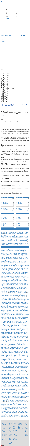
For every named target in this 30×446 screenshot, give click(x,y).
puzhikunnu (19, 398)
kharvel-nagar (3, 274)
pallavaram (25, 280)
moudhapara (24, 374)
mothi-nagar (12, 311)
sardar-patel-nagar (14, 291)
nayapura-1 (10, 407)
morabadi (27, 380)
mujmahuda (15, 408)
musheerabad (9, 306)
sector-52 (6, 366)
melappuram (24, 399)
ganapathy (2, 285)
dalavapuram (2, 395)
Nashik (27, 239)
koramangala (24, 265)
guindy (15, 281)
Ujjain (23, 243)
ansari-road (19, 356)
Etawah (4, 234)
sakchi (19, 320)
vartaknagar (22, 388)
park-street (15, 331)
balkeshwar (2, 249)
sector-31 (24, 275)
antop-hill (20, 355)
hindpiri (2, 381)
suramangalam (3, 384)
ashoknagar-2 (10, 343)
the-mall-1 (16, 258)
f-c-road (21, 372)
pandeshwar (2, 342)
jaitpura (15, 410)
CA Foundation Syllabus (3, 428)
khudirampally (26, 386)
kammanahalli (7, 264)
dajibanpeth (18, 303)
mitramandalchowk (10, 373)
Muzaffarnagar (14, 239)
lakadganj (25, 358)
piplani (2, 273)
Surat (20, 242)
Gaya (25, 234)
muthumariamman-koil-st (4, 370)
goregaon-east (26, 348)
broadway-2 (13, 303)
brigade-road (17, 262)
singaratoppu (17, 400)
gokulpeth (10, 361)
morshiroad (6, 257)
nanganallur (14, 282)
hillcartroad (20, 386)
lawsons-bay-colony (3, 415)
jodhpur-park (18, 331)
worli (9, 352)
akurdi (3, 373)
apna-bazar (23, 297)
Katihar (27, 237)
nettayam (2, 402)
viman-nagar (6, 373)
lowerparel (27, 349)
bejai (18, 343)
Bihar (10, 233)
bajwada (22, 408)
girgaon (20, 351)
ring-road (11, 388)
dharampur (2, 289)
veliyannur (13, 402)
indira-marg (16, 319)
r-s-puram (10, 285)
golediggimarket (26, 268)
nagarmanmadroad (3, 251)
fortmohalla (12, 357)
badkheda (23, 273)
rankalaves (2, 330)
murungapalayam (23, 404)
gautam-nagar (4, 409)
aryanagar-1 (19, 322)
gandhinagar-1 (10, 302)
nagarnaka (17, 259)
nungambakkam (5, 279)
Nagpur (23, 239)
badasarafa (19, 313)
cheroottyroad (5, 335)
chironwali (22, 287)
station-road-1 (20, 337)
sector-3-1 (9, 293)
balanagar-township (8, 307)
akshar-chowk (19, 408)
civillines (2, 321)
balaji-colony (20, 403)
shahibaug (4, 252)
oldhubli (9, 304)
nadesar (16, 411)
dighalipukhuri (9, 300)
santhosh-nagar (17, 308)
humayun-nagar (16, 306)
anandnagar (9, 312)
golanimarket (25, 316)
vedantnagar (14, 259)
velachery (8, 279)
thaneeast (18, 390)
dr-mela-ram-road (18, 268)
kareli (4, 256)
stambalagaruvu (26, 295)
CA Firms (3, 421)
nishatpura (22, 272)
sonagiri (27, 272)
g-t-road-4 (9, 294)
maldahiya (13, 411)
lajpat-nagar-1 (25, 320)
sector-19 (12, 274)
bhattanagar (13, 301)
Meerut (25, 238)
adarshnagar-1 (10, 303)
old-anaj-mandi (7, 381)
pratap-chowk (9, 338)
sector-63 (5, 365)
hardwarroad (23, 290)
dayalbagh (15, 248)
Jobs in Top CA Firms (10, 426)
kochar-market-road (5, 338)
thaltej (5, 253)
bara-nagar (17, 332)
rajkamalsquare (22, 257)
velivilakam (9, 397)
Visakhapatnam (14, 244)
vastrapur (25, 252)
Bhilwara (27, 232)
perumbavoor (2, 327)
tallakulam (17, 340)
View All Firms (12, 210)
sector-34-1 (24, 365)
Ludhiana (2, 238)
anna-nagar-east (3, 283)
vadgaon (11, 270)
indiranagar (19, 288)
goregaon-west (5, 349)
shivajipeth (14, 330)
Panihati (17, 240)
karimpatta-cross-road (19, 323)
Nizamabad (7, 240)
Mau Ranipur (22, 238)
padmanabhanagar (20, 266)
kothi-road (13, 251)
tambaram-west (3, 278)
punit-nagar (17, 407)
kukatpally (24, 308)
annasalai (12, 369)
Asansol (10, 231)
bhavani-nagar (24, 403)
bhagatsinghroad (15, 356)
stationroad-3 (8, 317)
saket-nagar (18, 273)
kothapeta (11, 305)
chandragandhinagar (15, 339)
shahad (15, 390)
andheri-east (5, 351)
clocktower (13, 288)
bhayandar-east (12, 352)
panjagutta (19, 307)
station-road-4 (18, 380)
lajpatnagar (16, 347)
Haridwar (22, 235)
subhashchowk (20, 317)
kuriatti (11, 396)
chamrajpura (22, 358)
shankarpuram (9, 266)
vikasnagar (12, 322)
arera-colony (23, 271)
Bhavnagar (22, 232)
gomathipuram (18, 341)
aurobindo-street (15, 368)
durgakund (7, 410)
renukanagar (25, 301)
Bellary (12, 232)
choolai (20, 280)
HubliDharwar (3, 236)
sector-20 (16, 275)
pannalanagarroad (15, 257)
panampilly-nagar (14, 323)
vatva (21, 252)
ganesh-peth (25, 360)
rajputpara (4, 379)
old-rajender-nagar (19, 362)
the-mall (6, 339)
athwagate (8, 388)
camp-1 (8, 372)
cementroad (2, 290)
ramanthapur (13, 310)
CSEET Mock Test (4, 433)
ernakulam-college (11, 324)
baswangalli (7, 270)
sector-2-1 (11, 366)
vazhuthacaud (17, 395)
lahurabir (25, 410)
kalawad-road (22, 376)
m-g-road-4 (5, 402)
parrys (2, 279)
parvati (6, 372)
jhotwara (23, 315)
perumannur (18, 324)
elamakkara (19, 325)
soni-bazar (18, 379)
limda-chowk (16, 377)
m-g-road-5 (5, 344)
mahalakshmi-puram (11, 264)
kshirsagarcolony (19, 406)
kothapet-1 (2, 296)
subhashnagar (25, 287)
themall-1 (23, 321)
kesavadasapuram (12, 391)
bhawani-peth (10, 371)
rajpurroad (25, 288)
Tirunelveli (12, 243)
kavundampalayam (24, 284)
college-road (4, 362)
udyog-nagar (7, 319)
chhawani (25, 313)
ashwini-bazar (13, 405)
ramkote (7, 310)
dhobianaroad (22, 268)
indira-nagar (21, 336)
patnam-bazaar (8, 295)
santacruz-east (7, 352)
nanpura (5, 388)
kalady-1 (12, 398)
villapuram (6, 340)
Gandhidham (16, 234)
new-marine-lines (9, 354)
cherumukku (7, 394)
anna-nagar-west (19, 283)
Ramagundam (19, 241)
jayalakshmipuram (3, 357)
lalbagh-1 (14, 343)
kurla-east (15, 351)
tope (27, 391)
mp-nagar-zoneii (5, 272)
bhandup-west (6, 356)
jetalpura (22, 409)
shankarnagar (18, 384)
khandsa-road (22, 298)
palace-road (5, 378)
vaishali (12, 294)
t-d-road (23, 327)
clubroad (13, 302)
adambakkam (7, 278)
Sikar (10, 242)
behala (24, 332)
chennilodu (6, 393)
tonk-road (17, 315)
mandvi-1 (14, 349)
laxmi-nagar (20, 364)
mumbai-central (9, 350)
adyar (2, 277)
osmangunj (16, 307)
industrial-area (8, 271)
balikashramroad (3, 250)
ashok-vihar (24, 364)
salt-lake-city (20, 330)
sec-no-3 (13, 406)
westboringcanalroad (13, 367)
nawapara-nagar (5, 375)
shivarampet (21, 357)
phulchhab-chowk (22, 378)
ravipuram (9, 327)
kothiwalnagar (13, 347)
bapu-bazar (25, 315)
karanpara (2, 377)
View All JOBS (12, 226)
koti (4, 305)
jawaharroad (22, 256)
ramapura (26, 411)
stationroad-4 (22, 347)
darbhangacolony (19, 255)
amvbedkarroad (6, 294)
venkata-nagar (9, 370)
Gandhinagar (19, 234)
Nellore (2, 240)
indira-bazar (6, 315)
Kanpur (20, 237)
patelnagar (14, 294)
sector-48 (11, 296)
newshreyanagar (26, 259)
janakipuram (8, 337)
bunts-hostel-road (12, 342)
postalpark (26, 366)
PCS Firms (10, 427)
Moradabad (8, 239)
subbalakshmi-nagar (13, 415)
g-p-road (26, 325)
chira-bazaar (17, 348)
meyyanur (24, 383)
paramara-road (24, 326)
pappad (16, 392)
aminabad (15, 337)
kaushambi (27, 293)
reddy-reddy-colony (16, 403)
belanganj (5, 249)
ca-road (16, 360)
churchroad (14, 386)
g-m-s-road (9, 290)
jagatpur (12, 287)
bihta (13, 366)
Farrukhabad (9, 234)
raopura (13, 407)
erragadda (14, 308)
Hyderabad (6, 236)
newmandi (11, 356)
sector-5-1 (10, 365)
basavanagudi (24, 266)
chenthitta (19, 393)
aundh (10, 372)
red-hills (2, 310)
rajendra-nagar (20, 310)
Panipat (20, 240)
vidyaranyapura (11, 358)
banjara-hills (5, 306)
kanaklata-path (18, 300)
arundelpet (4, 295)
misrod (4, 273)
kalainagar (2, 341)
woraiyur (6, 403)
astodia (2, 252)
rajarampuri (11, 329)
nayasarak (11, 286)
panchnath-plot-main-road (16, 378)
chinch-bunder (19, 350)
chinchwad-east (17, 371)
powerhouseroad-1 (7, 383)
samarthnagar (3, 260)
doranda (5, 380)
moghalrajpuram (9, 413)
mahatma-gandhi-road (6, 325)
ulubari (15, 299)
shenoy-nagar (27, 277)
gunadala (6, 413)
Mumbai (11, 239)
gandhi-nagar (11, 414)
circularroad (8, 387)
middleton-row (21, 331)
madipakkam (2, 282)
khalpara (23, 386)
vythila (23, 323)
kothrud (7, 371)
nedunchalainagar (24, 385)
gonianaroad (13, 269)
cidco (19, 259)
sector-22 (24, 274)
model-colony (24, 372)
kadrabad (23, 317)
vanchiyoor (25, 394)
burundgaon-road (8, 250)
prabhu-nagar (11, 381)
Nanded (25, 239)
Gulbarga (8, 235)
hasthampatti (14, 385)
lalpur (7, 380)
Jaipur (18, 236)
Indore (14, 236)
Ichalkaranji (9, 236)
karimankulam (24, 390)
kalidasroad (26, 289)
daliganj (6, 337)
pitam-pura (23, 362)
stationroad (27, 329)
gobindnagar (19, 287)
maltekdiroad (2, 257)
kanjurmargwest (20, 354)
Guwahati (15, 235)
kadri (7, 344)
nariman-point (3, 352)
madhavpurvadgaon (18, 270)
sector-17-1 (7, 292)
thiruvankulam (3, 326)
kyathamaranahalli (3, 358)
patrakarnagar (25, 367)
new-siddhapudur (24, 285)
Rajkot (16, 241)
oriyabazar (4, 287)
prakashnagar (19, 264)
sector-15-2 (3, 292)
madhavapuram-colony (19, 397)
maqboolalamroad (9, 411)
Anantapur (7, 231)
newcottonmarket (25, 302)
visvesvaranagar (26, 357)
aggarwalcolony (10, 268)
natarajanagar (3, 340)
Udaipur (22, 243)
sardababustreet (10, 380)
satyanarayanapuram (22, 414)
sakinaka (24, 354)
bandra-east (8, 349)
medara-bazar (22, 295)
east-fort (8, 402)
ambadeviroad (13, 258)
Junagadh (10, 237)
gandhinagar (16, 310)
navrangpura (9, 253)
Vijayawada (9, 244)
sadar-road (7, 379)
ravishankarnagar (25, 312)
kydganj (6, 255)
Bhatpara (20, 232)
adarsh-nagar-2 (22, 269)
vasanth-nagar (3, 263)
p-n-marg (13, 320)
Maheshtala (11, 238)
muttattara (20, 400)
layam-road (7, 324)
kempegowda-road (25, 260)
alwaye (16, 326)
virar (25, 389)
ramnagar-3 (7, 404)
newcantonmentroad (6, 289)
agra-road (8, 254)
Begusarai (7, 232)
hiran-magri (16, 405)
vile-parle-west (26, 355)
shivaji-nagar (18, 272)
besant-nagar (20, 279)
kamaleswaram (13, 400)
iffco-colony (14, 296)
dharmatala (11, 331)
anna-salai (10, 278)
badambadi (2, 286)
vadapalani (23, 278)
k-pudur (15, 340)
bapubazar (27, 405)
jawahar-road (13, 376)
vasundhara (17, 293)
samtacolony (12, 375)
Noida (10, 240)
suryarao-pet (14, 414)
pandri (15, 374)
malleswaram (20, 263)
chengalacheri (9, 392)
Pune (5, 241)
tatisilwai (4, 381)
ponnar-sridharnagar (13, 397)
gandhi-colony (26, 356)
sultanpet (16, 264)
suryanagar (18, 249)
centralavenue (14, 359)
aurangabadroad (26, 249)
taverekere (25, 264)
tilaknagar (22, 313)
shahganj (24, 248)
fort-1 (2, 349)
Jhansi (5, 237)
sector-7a (25, 292)
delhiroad (25, 346)
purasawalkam (4, 277)
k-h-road (24, 263)
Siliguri (12, 242)
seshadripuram (3, 265)
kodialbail (4, 343)
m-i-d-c (5, 317)
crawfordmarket (5, 354)
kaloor (8, 326)
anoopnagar (16, 313)
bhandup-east (20, 348)
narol (23, 252)
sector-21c (19, 292)
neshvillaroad (19, 289)
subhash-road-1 (3, 318)
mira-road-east (19, 389)
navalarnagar (20, 339)
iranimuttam (13, 396)
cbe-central (20, 285)
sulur (27, 284)
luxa (26, 410)
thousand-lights (7, 283)
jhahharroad (26, 382)
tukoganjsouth (3, 312)
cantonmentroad (8, 287)
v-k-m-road (4, 328)
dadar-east (12, 351)
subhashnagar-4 (7, 406)
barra (21, 322)
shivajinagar (13, 371)
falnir (25, 343)
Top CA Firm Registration (10, 422)
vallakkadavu (10, 394)
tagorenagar (6, 269)
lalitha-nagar (24, 415)
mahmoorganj (5, 411)
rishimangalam (11, 399)
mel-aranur (14, 399)
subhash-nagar (25, 381)
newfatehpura (3, 406)
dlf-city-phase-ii (24, 296)
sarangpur (20, 253)
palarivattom (16, 325)
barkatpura (4, 310)
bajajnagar (10, 360)
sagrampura (13, 388)
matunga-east (10, 353)
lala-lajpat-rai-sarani (3, 332)
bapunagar (7, 252)
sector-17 (13, 275)
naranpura (2, 254)
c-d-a (9, 286)
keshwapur (25, 303)
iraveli (22, 396)
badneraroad (9, 256)
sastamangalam (7, 400)
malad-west (26, 354)
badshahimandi (15, 255)
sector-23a (14, 297)
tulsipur (2, 287)
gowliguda (26, 307)
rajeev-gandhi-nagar (10, 334)
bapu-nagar (15, 314)
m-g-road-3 (21, 374)
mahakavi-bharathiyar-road (23, 324)
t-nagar (20, 282)
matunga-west (17, 353)
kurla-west (9, 351)
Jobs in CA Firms (4, 425)
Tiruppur (17, 243)
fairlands (21, 383)
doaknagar (23, 339)
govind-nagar (19, 321)
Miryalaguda (2, 239)
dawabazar (21, 311)
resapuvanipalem (3, 416)
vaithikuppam (24, 368)
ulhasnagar (7, 389)
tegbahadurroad (23, 289)
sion (3, 356)
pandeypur (20, 411)
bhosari (22, 373)
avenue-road (6, 265)
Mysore (20, 239)
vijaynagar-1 (2, 303)
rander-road (17, 388)
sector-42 (21, 275)
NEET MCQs (3, 437)
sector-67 (7, 365)
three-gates (4, 319)
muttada (10, 400)
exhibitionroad (3, 367)
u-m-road (25, 387)
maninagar (23, 253)
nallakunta (10, 310)
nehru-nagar (2, 311)
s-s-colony (12, 340)
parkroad (20, 290)
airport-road (19, 319)
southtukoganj (16, 312)
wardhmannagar (25, 359)
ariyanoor (27, 383)
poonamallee (8, 284)
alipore (7, 332)
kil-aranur (23, 391)
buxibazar (16, 287)
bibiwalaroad (6, 267)
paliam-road (23, 325)
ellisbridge (12, 253)
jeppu (2, 343)
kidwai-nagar (8, 321)
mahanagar (24, 336)
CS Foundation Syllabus (3, 430)
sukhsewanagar (15, 273)
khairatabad (9, 311)
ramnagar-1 (14, 305)
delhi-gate (21, 250)
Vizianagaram (18, 244)
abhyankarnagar (3, 360)
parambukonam (12, 393)
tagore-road (24, 379)
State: (6, 9)
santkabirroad (6, 412)
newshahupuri (15, 329)
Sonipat (18, 242)
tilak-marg (15, 362)
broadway (14, 279)
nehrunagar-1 (18, 294)
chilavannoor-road (8, 328)
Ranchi (24, 241)
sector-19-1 (11, 293)
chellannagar (15, 369)
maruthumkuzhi (23, 398)
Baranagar (22, 231)
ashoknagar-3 (27, 339)
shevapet (17, 385)
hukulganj (18, 410)
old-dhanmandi (6, 334)
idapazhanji (2, 396)
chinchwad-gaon (24, 371)
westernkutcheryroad (12, 346)
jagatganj (13, 410)
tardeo (25, 349)
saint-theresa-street (19, 369)
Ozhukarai (13, 240)
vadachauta (2, 388)
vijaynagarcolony (21, 248)
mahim (17, 354)
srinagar (27, 415)
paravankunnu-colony (15, 394)
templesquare (19, 342)
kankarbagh (17, 367)
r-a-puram (18, 282)
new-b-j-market (5, 316)
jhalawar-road (22, 333)
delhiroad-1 (13, 345)
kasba (24, 331)
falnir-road (16, 342)
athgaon (25, 299)
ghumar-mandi (13, 338)
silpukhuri (25, 300)
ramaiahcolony (15, 404)
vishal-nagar (2, 269)
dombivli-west (12, 390)
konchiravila (16, 393)
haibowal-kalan (3, 339)
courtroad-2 (15, 267)
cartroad (5, 387)
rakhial (6, 253)
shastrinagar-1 (4, 346)
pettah (17, 396)
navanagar (6, 302)
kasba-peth (14, 373)
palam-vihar (15, 298)
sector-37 (2, 276)
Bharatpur (17, 232)
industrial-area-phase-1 (11, 276)
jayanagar (22, 264)
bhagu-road (2, 268)
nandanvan (10, 359)
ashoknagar (6, 311)
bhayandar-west (18, 352)
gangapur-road (8, 362)
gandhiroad (22, 288)
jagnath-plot (6, 376)
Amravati (2, 231)
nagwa (18, 411)
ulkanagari (21, 260)
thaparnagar (8, 346)
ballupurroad (17, 290)
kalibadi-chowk (18, 374)
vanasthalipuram (18, 305)
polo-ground (7, 408)
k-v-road (13, 319)
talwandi (19, 334)
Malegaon (14, 238)
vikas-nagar (2, 382)
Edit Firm (2, 42)
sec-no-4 (10, 406)
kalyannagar (25, 256)
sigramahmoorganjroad (25, 412)
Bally (16, 231)
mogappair (9, 282)
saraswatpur (22, 301)
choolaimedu (12, 281)
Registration (2, 39)
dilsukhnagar (22, 305)
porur (27, 276)
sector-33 (27, 275)
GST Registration (10, 431)
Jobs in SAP (9, 35)
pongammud (27, 396)
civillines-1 (14, 256)
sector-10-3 (22, 292)
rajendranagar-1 (25, 286)
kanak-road (25, 376)
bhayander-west (15, 389)
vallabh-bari (21, 334)
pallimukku (6, 326)
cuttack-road (6, 274)
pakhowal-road (22, 338)
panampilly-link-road (12, 326)
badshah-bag (2, 412)
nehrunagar (9, 248)
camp (12, 256)
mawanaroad (23, 345)
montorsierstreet (11, 368)
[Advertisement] (15, 28)
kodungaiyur (24, 281)
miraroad (25, 388)
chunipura (11, 382)
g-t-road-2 (22, 267)
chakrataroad (6, 288)
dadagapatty (26, 384)
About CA (2, 35)
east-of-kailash (17, 364)
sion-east (23, 355)
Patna (26, 240)
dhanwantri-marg (6, 407)
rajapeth (19, 257)
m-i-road (10, 315)
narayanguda (21, 309)
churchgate (2, 351)
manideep (11, 273)
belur (11, 301)
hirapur (11, 291)
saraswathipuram (8, 357)
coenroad (16, 302)
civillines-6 (12, 248)
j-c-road (16, 261)
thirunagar (20, 385)
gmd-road (6, 347)
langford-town (3, 261)
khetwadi (12, 350)
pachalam (11, 325)
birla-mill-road (14, 268)
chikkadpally (15, 311)
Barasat (24, 231)
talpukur (17, 330)
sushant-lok (5, 296)
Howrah (24, 235)
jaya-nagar (6, 261)
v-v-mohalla (18, 358)
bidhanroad (7, 386)
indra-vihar (19, 333)
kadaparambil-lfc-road (4, 323)
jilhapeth (12, 316)
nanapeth (21, 371)
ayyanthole (21, 402)
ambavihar (6, 256)
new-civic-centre (20, 271)
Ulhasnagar (26, 243)
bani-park (20, 315)
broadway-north (13, 327)
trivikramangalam (13, 392)
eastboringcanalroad (3, 368)
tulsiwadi (2, 350)
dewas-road (2, 407)
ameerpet (12, 306)
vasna (15, 252)
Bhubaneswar (7, 233)
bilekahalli (21, 262)
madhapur (19, 306)
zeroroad (2, 256)
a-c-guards (21, 308)
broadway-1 (6, 327)
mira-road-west (23, 389)
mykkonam (5, 401)
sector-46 (8, 296)
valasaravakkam (12, 283)
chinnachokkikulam (13, 341)
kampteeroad (7, 359)
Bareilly (2, 232)
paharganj (7, 364)
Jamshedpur (2, 237)
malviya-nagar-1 (9, 272)
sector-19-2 (19, 365)
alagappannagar (26, 340)
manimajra (22, 276)
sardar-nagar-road (14, 379)
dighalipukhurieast (13, 300)
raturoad (14, 380)
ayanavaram (11, 279)
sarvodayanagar (16, 321)
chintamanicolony (3, 259)
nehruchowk (15, 316)
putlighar (22, 258)
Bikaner (14, 233)
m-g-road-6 (21, 316)
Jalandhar (20, 236)
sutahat (21, 286)
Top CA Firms (10, 421)
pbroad (22, 302)
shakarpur (9, 363)
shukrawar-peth (3, 372)
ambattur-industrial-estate (18, 278)
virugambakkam (3, 280)
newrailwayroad (9, 299)
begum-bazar (12, 307)
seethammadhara (16, 416)
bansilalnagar (10, 259)
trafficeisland (2, 304)
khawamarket (26, 317)
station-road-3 (16, 250)
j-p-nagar (14, 265)
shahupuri (8, 329)
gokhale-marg (14, 336)
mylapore (22, 283)
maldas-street (23, 405)
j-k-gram (20, 388)
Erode (2, 234)
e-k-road (17, 346)
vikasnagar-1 (22, 335)
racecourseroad (24, 261)
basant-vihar (25, 267)
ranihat (14, 287)
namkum (21, 380)
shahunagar (18, 316)
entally (15, 333)
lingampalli (2, 306)
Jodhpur (7, 237)
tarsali (17, 409)
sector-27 (22, 365)
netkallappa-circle (5, 262)
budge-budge (3, 333)
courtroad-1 (24, 258)
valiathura (22, 393)
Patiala (24, 240)
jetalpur (26, 407)
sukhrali (9, 298)
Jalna (24, 236)
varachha (20, 387)
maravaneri (2, 385)
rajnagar (21, 294)
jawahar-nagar (23, 397)
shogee (18, 387)
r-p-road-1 (6, 318)
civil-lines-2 (10, 345)
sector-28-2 (17, 296)
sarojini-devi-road (12, 317)
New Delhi (4, 240)
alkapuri (24, 409)
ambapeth (9, 258)
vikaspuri (20, 363)
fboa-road (23, 328)
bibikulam (9, 341)
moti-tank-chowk (24, 377)
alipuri (8, 403)
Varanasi (5, 244)
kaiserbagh (11, 336)
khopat (2, 389)
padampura (7, 259)
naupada (4, 389)
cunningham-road (20, 261)
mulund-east (24, 353)
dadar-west (17, 351)
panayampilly (18, 326)
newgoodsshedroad (3, 270)
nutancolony (11, 260)
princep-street (5, 331)
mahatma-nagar (12, 362)
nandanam (16, 277)
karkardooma (16, 363)
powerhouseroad (19, 267)
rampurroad (8, 348)
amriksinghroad (3, 267)
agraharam (18, 383)
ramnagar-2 (17, 285)
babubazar (17, 299)
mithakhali (2, 253)
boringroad (6, 367)
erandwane (12, 372)
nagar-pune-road (21, 251)
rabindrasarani (24, 330)
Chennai (22, 233)
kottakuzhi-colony (3, 394)
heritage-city (18, 298)
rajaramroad (5, 329)
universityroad (23, 406)
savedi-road (25, 251)
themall (10, 267)
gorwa (10, 408)
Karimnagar (22, 237)
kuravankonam (24, 395)
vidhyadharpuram (7, 414)
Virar (11, 244)
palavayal (15, 283)
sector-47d (21, 274)
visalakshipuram (6, 341)
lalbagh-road (12, 263)
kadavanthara (4, 324)
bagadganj (13, 360)
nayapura (2, 334)
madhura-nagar (20, 416)
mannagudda (7, 343)
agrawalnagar (9, 313)
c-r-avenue (9, 333)
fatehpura (15, 406)
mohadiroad (2, 317)
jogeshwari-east (22, 349)
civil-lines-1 (23, 314)
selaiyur (19, 277)
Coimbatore (25, 233)
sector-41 (2, 365)
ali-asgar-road (3, 264)
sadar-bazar (22, 356)
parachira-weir (27, 392)
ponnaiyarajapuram (6, 285)
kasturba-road (6, 377)
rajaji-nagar (5, 266)
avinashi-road (19, 404)
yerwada (2, 374)
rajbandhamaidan (19, 375)
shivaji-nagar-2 (22, 361)
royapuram (25, 276)
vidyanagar (26, 310)
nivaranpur (24, 380)
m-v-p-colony (21, 415)
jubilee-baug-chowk (17, 376)
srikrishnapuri (16, 366)
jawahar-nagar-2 (12, 374)
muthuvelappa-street (23, 291)
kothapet (25, 413)
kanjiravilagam (8, 401)
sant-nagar (18, 381)
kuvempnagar (15, 357)
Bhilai (24, 232)
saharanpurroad (13, 290)
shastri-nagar (11, 321)
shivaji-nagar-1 (12, 298)
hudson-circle (17, 265)
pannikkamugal (3, 392)
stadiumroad (5, 348)
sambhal (2, 348)
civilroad (14, 382)
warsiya (19, 409)
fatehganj (2, 410)
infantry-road (24, 262)
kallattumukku (3, 400)
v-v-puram (16, 266)
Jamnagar (27, 236)
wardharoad (20, 359)
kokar (15, 380)
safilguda (2, 305)
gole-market (22, 363)
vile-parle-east (17, 355)
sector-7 (5, 276)
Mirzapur (6, 239)
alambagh (16, 335)
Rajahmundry (13, 241)
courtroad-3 (11, 383)
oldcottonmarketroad (10, 257)
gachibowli (22, 307)
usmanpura (13, 252)
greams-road (9, 281)
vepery (21, 277)
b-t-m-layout (21, 265)
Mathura (20, 238)
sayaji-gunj (20, 407)
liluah (7, 301)
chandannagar (24, 370)
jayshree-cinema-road (4, 320)
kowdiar (19, 394)
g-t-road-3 (11, 254)
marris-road (24, 254)
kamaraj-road (13, 261)
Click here (18, 185)
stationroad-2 (15, 260)
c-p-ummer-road (20, 327)
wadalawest (13, 353)
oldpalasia (21, 312)
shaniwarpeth (6, 330)
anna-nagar (24, 282)
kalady (11, 323)
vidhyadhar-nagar (19, 314)
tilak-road (10, 403)
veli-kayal (24, 396)
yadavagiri (7, 358)
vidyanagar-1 (19, 302)
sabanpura (2, 258)
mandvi (15, 409)
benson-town (9, 263)
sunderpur (14, 412)
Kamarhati (17, 237)
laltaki (10, 251)
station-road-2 (23, 375)
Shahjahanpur (3, 242)
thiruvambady (3, 403)
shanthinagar (9, 262)
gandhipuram (13, 285)
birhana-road (24, 322)
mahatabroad (14, 286)
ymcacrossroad (9, 335)
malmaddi (22, 304)
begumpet (8, 305)
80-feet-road (15, 322)
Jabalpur (16, 236)
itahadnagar (19, 258)
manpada (2, 390)
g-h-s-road (9, 344)
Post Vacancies (3, 41)
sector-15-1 (10, 275)
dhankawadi (24, 373)
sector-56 (9, 366)
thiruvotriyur (13, 278)
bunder (15, 344)
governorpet (17, 414)
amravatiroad (7, 360)
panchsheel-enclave (5, 363)
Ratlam (26, 241)
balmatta (2, 344)
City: (6, 12)
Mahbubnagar (8, 238)
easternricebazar (17, 402)
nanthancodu (20, 401)
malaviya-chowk (20, 377)
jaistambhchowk (18, 256)
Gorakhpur (5, 235)
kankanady (20, 343)
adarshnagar (16, 288)
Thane (22, 242)
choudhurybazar (6, 286)
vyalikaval (6, 263)
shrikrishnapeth (6, 258)
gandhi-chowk (8, 375)
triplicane (17, 281)
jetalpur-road (4, 408)
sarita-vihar (4, 364)
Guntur (10, 235)
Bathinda (4, 232)
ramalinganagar (15, 384)
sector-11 (8, 275)
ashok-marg (12, 337)
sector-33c (2, 275)
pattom (10, 395)
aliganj (17, 337)
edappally (13, 325)
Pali (15, 240)
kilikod (6, 392)
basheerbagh (22, 306)
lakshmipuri (21, 329)
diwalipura (23, 407)
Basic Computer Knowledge (10, 429)
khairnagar (20, 345)
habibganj (24, 272)
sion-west (13, 355)
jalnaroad (9, 260)
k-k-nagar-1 (24, 341)
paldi (18, 253)
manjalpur (12, 408)
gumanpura (24, 334)
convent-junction (16, 328)
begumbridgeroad (3, 345)
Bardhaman (27, 231)
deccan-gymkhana (20, 370)
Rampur (22, 241)
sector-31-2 (17, 297)
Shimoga (6, 242)
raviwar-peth (8, 374)
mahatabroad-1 (3, 383)
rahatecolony (17, 359)
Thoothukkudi (3, 243)
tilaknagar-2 (2, 322)
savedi (19, 250)
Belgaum (10, 232)
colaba (27, 350)
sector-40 (20, 297)
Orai (11, 240)
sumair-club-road (24, 318)
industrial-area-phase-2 (17, 276)
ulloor (24, 392)
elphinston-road (24, 350)
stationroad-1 (15, 304)
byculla (12, 354)
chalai (25, 391)
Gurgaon (13, 235)
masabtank (18, 309)
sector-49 (15, 293)
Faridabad (6, 234)
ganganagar (2, 405)
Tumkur (20, 243)
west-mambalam (13, 280)
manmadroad (8, 251)
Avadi (15, 231)
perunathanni (8, 396)
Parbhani (22, 240)
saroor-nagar (6, 308)
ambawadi (5, 254)
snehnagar (13, 313)
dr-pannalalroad (24, 255)
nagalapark (11, 330)
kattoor (11, 284)
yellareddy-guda (11, 309)
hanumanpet (22, 413)
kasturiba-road (9, 261)
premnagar (10, 288)
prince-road (19, 347)
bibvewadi (17, 373)
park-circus (12, 333)
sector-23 (12, 297)
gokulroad (12, 304)
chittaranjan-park (13, 364)
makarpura (13, 409)
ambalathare (12, 401)
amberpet (4, 307)
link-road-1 (23, 337)
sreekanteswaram (16, 401)
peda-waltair (26, 414)
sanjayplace (2, 248)
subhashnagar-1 (17, 269)
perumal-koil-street (20, 368)
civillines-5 (12, 267)
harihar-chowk (3, 376)
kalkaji (26, 364)
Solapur (16, 242)
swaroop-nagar (6, 322)
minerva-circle (12, 266)
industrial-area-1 (13, 271)
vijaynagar (6, 312)
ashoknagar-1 (6, 304)
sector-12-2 (15, 365)
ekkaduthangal (17, 280)
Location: (7, 15)
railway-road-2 (18, 254)
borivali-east (6, 353)
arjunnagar (27, 248)
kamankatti (19, 301)
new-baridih (22, 320)
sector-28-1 (10, 292)
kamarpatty (12, 299)
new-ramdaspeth (6, 361)
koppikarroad (22, 303)
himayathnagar (3, 308)
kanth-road (9, 347)
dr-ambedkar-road (16, 251)
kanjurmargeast (6, 355)
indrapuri (16, 272)
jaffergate (6, 260)
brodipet (11, 295)
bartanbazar (19, 346)
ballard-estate (10, 355)
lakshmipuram (14, 295)
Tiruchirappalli (9, 243)
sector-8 (7, 276)
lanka (23, 410)
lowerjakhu (2, 387)
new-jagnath (9, 376)
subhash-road (21, 379)
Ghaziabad (2, 235)
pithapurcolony (7, 416)
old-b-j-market (9, 316)
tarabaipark (18, 329)
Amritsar (5, 231)
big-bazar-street (20, 284)
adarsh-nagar (6, 314)
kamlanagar (5, 248)
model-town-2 (6, 268)
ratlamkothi (2, 313)
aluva (21, 326)
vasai (27, 388)
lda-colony (13, 335)
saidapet (8, 277)
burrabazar (8, 331)
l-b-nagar (6, 305)
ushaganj (19, 311)
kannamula (23, 401)
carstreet (16, 343)
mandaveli (22, 281)
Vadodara (2, 244)
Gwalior (18, 235)
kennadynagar (10, 384)
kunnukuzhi (12, 395)
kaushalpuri (5, 321)
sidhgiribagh (11, 412)
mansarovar (12, 314)
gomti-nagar (5, 336)
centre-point (10, 319)
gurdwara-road (17, 345)
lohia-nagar (23, 294)
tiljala (16, 333)
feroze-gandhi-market (10, 339)
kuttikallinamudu (3, 397)
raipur (17, 252)
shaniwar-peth (4, 371)
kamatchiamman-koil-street (7, 369)
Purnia (7, 241)
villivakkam (17, 279)
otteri (22, 282)
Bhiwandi (2, 233)
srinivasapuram (11, 404)
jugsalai (17, 320)
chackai (16, 391)
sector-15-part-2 (6, 297)
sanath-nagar (14, 309)
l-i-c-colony (22, 384)
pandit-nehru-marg (10, 318)
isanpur (19, 252)
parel (18, 349)
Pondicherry (2, 241)
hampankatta (23, 342)
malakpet (24, 309)
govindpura (12, 272)
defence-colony (13, 363)
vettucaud (2, 398)
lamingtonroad (19, 304)
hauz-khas (5, 291)
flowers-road (22, 280)
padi (26, 282)
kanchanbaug (6, 313)
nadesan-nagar (24, 369)
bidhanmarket (10, 386)
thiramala (5, 391)
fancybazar (2, 300)
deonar (9, 356)
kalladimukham (7, 399)
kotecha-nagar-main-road (11, 377)
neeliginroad (6, 303)
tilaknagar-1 (18, 260)
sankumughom (21, 399)
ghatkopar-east (3, 353)
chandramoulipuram (17, 413)
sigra (9, 412)
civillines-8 (22, 346)
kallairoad (2, 335)
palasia (19, 312)
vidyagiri (16, 303)
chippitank (7, 345)
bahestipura (8, 382)
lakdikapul (27, 309)
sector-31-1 (13, 292)
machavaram (2, 414)
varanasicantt (20, 412)
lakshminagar (6, 405)
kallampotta (17, 399)
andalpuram (9, 340)
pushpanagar (9, 405)
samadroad (21, 254)
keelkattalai (24, 279)
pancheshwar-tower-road (24, 319)
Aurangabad (12, 231)
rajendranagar (21, 367)
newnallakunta (10, 308)
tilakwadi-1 (19, 361)
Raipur (11, 241)
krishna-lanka (13, 413)
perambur (25, 283)
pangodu (21, 391)
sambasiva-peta (18, 295)
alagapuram (5, 385)
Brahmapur (16, 233)
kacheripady (8, 323)
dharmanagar (7, 384)
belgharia (26, 332)
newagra (18, 248)
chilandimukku (22, 394)
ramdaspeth (2, 361)
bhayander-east (11, 389)
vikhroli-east (25, 352)
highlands (12, 344)
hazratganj (2, 336)
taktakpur (17, 412)
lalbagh (10, 409)
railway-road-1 (15, 381)
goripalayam (21, 341)
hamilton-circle (8, 342)
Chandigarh (19, 233)
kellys (19, 281)
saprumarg (18, 336)
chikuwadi (24, 408)
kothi (15, 407)
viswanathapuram (21, 340)
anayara (26, 401)
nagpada (26, 351)
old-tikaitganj (18, 335)
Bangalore (19, 231)
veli (15, 396)
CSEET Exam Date (4, 435)
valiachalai (9, 393)
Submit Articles (6, 35)
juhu (15, 352)
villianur (7, 368)
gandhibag (13, 361)
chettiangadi (24, 402)
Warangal (21, 244)
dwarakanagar (11, 416)
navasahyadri (16, 372)
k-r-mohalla (18, 357)
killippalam (19, 392)
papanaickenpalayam (15, 284)
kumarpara (20, 299)
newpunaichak (20, 366)
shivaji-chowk (16, 317)
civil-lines (26, 337)
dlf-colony (20, 382)
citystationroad (21, 249)
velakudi (5, 396)
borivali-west (21, 352)
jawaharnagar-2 (3, 347)
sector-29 (13, 365)
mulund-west (23, 351)
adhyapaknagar (3, 302)
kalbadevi (17, 349)
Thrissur (6, 243)
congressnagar (19, 360)
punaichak (23, 366)
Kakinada (13, 237)
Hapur (20, 235)
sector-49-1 (26, 297)
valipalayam (4, 404)
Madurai (5, 238)
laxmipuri (24, 329)
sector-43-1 (15, 274)
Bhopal (4, 233)
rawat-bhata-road (15, 334)
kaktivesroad (13, 270)
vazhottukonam (7, 395)
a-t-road (28, 299)
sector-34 (5, 275)
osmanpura (22, 259)
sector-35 (26, 274)
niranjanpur (26, 290)
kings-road (9, 301)
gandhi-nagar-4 (14, 249)
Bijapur (12, 233)
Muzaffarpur (17, 239)
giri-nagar (2, 329)
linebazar (25, 304)
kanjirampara (23, 400)
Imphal (12, 236)
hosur (28, 303)
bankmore (8, 291)
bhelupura (10, 410)
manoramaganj (25, 311)
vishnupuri (9, 322)
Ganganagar (23, 234)
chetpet (9, 280)
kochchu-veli (2, 393)
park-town (13, 277)
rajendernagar (11, 289)
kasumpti (15, 387)
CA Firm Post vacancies (3, 423)
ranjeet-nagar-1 (15, 318)
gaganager (9, 274)
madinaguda (26, 306)
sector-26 (18, 274)
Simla (14, 242)
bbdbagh (2, 331)
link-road (15, 324)
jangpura (26, 363)
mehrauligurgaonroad (4, 299)
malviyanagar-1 (10, 269)
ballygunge (9, 332)
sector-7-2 (6, 298)
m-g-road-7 (10, 249)
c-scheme (4, 315)
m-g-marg (3, 255)
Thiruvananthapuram (25, 242)
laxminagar (16, 361)
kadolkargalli (22, 270)
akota (26, 409)
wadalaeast (20, 353)
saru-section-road (19, 318)
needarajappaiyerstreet (14, 370)
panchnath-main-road (10, 378)
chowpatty (11, 349)
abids (24, 307)
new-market (27, 331)
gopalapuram (2, 281)
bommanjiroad (15, 383)
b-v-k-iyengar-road (13, 262)
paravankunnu (25, 393)
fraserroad (9, 367)
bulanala (5, 410)
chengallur (22, 392)
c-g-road (26, 253)
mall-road (25, 338)
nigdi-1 (19, 372)
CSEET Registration (4, 434)
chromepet (6, 280)
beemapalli (2, 391)
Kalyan (15, 237)
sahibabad (2, 294)
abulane (17, 344)
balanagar (24, 310)
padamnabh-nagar (7, 273)
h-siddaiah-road (17, 263)
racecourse (2, 291)
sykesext (9, 330)
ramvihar (4, 288)
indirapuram (20, 293)
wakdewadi (5, 374)
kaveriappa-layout (11, 265)
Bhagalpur (14, 232)
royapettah (23, 277)
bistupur (15, 320)
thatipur (2, 301)
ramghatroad (14, 254)
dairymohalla (17, 382)
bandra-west (2, 355)
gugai (24, 384)
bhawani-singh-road (13, 315)
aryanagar (5, 382)
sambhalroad (26, 347)
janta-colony (23, 382)
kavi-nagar (24, 293)
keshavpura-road (26, 333)
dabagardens (24, 416)
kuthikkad (19, 396)
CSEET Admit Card (4, 436)
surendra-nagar (3, 359)
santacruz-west (16, 350)
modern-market (9, 320)
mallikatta (23, 343)
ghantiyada (7, 409)
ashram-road (15, 253)
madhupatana (18, 286)
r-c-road (13, 403)
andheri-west (5, 350)
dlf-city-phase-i (20, 296)
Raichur (9, 241)
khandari (8, 249)
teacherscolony (19, 291)
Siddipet (8, 242)
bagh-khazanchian (18, 338)
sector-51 (3, 366)
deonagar (22, 360)
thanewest (21, 390)
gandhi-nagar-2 (26, 328)
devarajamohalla (15, 358)
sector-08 (16, 271)
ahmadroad (19, 344)
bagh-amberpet (26, 305)
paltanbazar (5, 300)
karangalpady (27, 342)
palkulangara (8, 391)
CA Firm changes (4, 424)
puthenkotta (5, 398)
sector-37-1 (16, 292)
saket (10, 364)
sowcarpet (6, 282)
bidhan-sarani (21, 332)
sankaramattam (8, 415)
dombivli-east (9, 390)
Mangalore (17, 238)
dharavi (11, 348)
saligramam (10, 277)
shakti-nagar (21, 381)
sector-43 (9, 297)
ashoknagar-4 (8, 255)
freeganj (26, 406)
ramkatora (23, 411)
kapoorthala (25, 335)
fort (14, 395)
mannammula (9, 398)
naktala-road (6, 333)
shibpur (16, 301)
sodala (9, 314)
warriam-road (12, 328)
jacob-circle (13, 348)
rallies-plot (26, 257)
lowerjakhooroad (12, 387)
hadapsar (20, 373)
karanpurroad (6, 290)
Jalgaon (23, 236)
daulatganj (4, 301)
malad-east (14, 354)
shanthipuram (17, 415)
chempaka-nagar (15, 398)
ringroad (2, 316)
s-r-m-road (16, 327)
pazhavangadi (20, 395)
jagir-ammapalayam (10, 385)
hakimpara (17, 386)
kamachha (20, 410)
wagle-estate (5, 390)
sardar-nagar (10, 379)
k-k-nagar (6, 281)
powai (23, 348)
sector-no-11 (20, 405)
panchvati (10, 252)
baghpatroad (23, 344)
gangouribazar (3, 314)
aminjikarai (11, 282)
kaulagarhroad (15, 289)
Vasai (7, 244)
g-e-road (15, 375)
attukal (27, 390)
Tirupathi (15, 243)
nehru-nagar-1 (5, 271)
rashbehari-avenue (13, 332)
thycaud (18, 391)
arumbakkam (26, 278)
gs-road (23, 299)
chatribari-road (22, 300)
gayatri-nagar (2, 413)
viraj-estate (24, 250)
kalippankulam (3, 399)
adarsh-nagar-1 (6, 309)
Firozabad (13, 234)
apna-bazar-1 (3, 298)
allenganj (12, 255)
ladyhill (5, 342)
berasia (21, 273)
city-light (23, 387)
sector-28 (19, 275)
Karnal (25, 237)
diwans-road (19, 328)
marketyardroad (12, 250)
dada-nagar (25, 321)
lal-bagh (8, 336)
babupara (4, 386)
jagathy (6, 397)
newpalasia (12, 312)
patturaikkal (10, 402)
